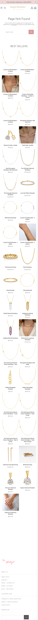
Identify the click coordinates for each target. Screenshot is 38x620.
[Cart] (35, 8)
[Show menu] (2, 7)
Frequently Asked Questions (11, 598)
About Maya (5, 577)
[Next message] (35, 2)
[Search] (31, 32)
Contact (4, 580)
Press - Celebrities (7, 583)
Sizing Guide (5, 605)
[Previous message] (2, 2)
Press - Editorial (7, 586)
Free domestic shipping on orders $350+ (19, 2)
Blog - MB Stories (7, 589)
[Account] (31, 7)
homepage (14, 24)
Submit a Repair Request (9, 601)
